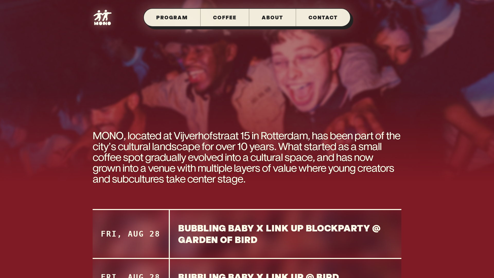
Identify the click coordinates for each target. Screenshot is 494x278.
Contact (323, 17)
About (272, 17)
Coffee (224, 17)
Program (172, 17)
